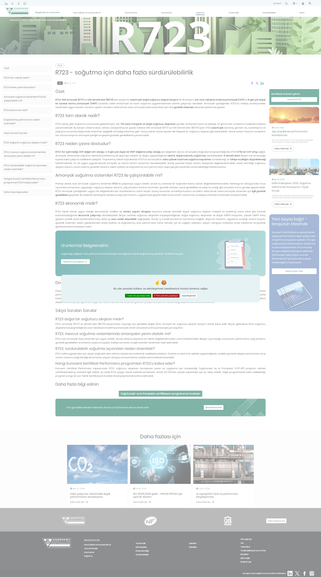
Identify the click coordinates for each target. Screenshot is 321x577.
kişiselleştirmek (189, 296)
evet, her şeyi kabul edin (139, 296)
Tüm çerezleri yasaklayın (166, 296)
